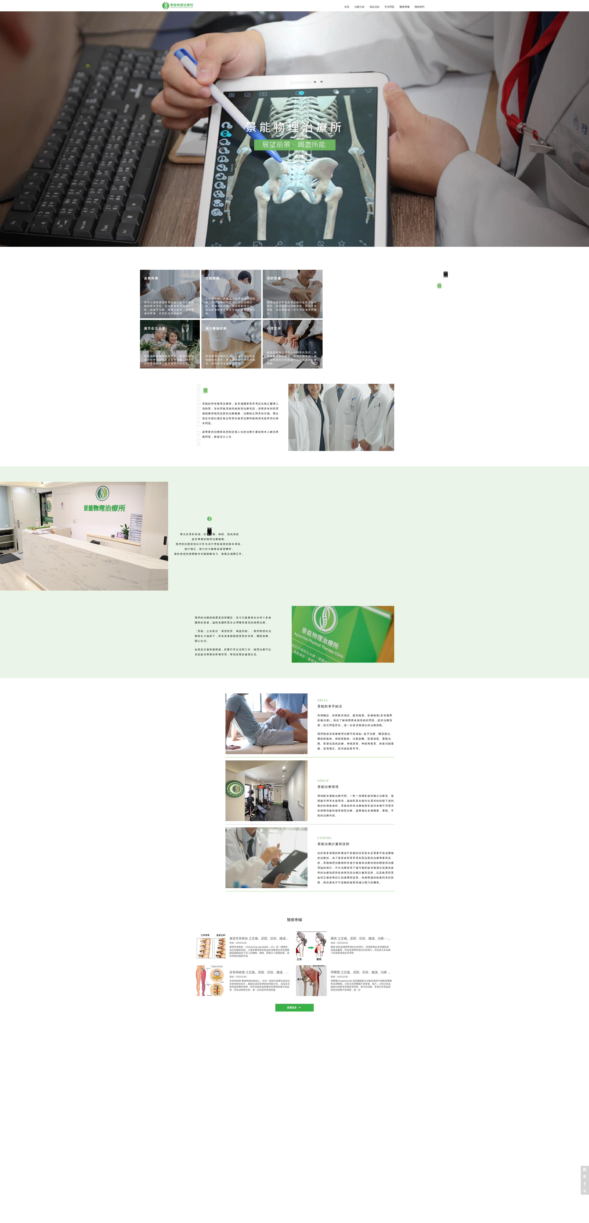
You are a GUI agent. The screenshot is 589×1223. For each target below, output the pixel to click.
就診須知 (374, 7)
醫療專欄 (404, 7)
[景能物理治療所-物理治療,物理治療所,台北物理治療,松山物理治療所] (177, 6)
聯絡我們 (419, 7)
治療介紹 (359, 7)
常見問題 (389, 7)
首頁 (346, 7)
